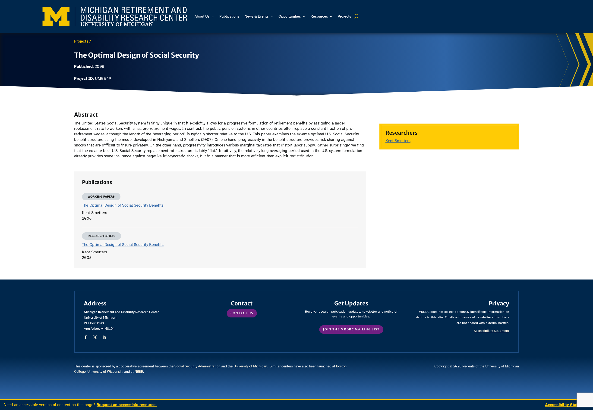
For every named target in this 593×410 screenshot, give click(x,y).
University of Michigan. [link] (250, 366)
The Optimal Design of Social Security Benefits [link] (123, 205)
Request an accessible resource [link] (127, 404)
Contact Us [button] (241, 313)
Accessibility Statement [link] (567, 404)
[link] (115, 16)
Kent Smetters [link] (397, 140)
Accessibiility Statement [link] (491, 331)
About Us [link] (202, 16)
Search (357, 16)
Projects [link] (344, 16)
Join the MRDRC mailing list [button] (351, 329)
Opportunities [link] (289, 16)
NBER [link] (139, 372)
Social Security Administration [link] (197, 366)
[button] (85, 337)
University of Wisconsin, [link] (105, 372)
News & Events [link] (257, 16)
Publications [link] (229, 16)
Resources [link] (319, 16)
